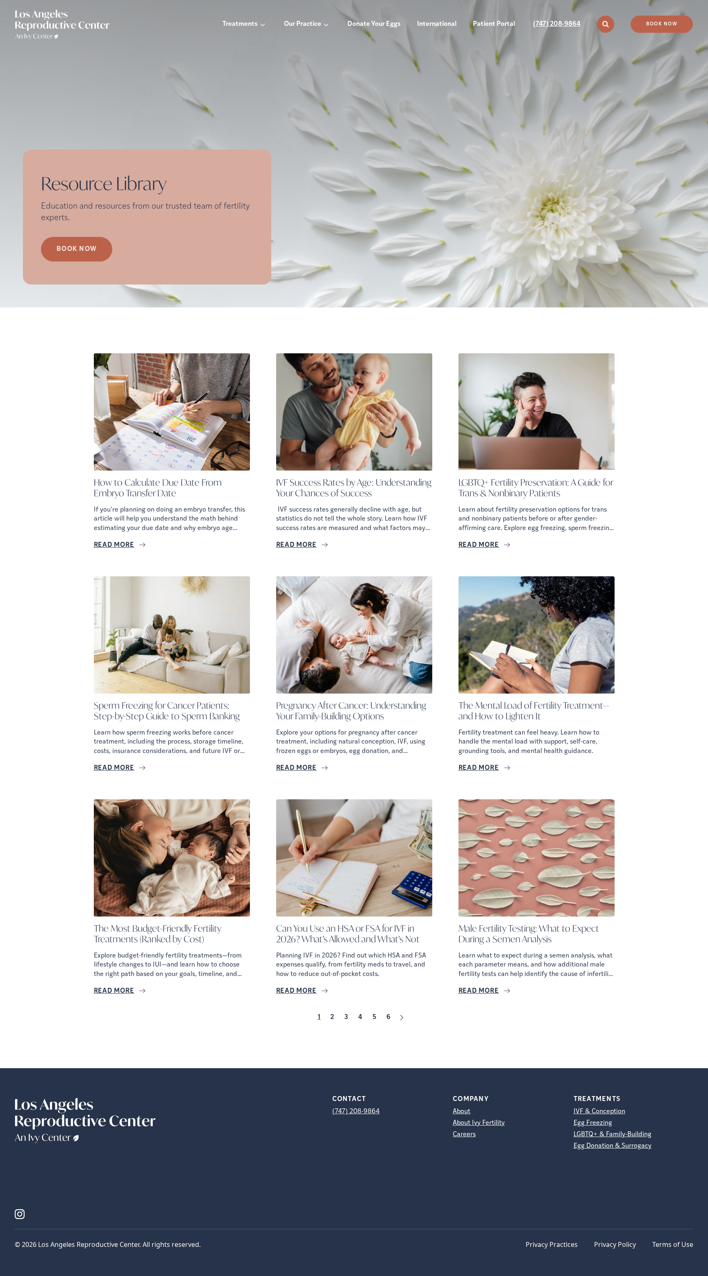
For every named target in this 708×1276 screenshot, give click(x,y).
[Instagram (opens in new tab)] (20, 1214)
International (436, 24)
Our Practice (302, 24)
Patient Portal (494, 24)
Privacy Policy (615, 1244)
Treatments (240, 24)
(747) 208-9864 (557, 24)
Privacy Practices (552, 1244)
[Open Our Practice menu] (326, 24)
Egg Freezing (593, 1123)
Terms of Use (672, 1244)
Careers (464, 1134)
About (461, 1111)
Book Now (661, 24)
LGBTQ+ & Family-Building (612, 1134)
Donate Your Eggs (374, 24)
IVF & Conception (599, 1111)
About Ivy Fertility (479, 1123)
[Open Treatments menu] (263, 24)
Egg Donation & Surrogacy (612, 1146)
